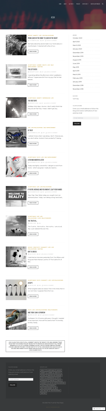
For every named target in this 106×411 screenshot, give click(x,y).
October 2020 (77, 38)
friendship (44, 380)
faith (38, 157)
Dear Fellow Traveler (95, 4)
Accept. (30, 283)
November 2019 (78, 56)
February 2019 (77, 78)
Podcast (78, 4)
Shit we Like (84, 4)
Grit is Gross (32, 251)
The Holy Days (32, 100)
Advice (30, 35)
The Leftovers (32, 69)
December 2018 (78, 85)
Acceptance (32, 65)
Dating (43, 375)
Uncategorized (55, 390)
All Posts (71, 4)
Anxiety (35, 35)
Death (44, 65)
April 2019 (76, 71)
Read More (32, 52)
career (39, 65)
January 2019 (77, 82)
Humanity (44, 247)
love (39, 218)
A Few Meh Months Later (36, 160)
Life (40, 35)
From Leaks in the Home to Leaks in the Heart (43, 38)
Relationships (46, 218)
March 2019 (76, 74)
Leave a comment (52, 40)
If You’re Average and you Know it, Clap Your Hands (45, 189)
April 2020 (76, 41)
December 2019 (78, 52)
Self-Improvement (49, 127)
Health (59, 380)
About (65, 4)
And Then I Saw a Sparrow (36, 312)
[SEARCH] (102, 4)
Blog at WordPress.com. (53, 407)
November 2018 (78, 89)
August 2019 (77, 60)
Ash (43, 40)
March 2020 (77, 45)
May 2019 (76, 67)
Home (60, 4)
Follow (77, 123)
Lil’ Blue (30, 130)
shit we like (44, 390)
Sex (56, 388)
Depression (46, 98)
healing (52, 380)
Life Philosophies (48, 35)
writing (40, 66)
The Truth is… (32, 221)
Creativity (36, 247)
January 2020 (77, 49)
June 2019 (76, 63)
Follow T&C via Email (77, 105)
